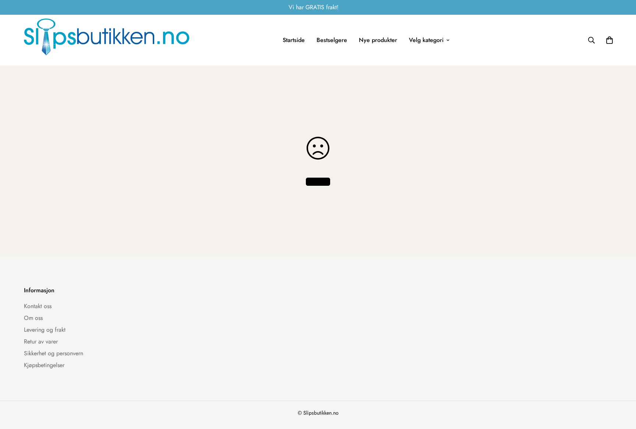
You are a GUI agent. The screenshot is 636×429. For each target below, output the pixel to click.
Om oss (33, 318)
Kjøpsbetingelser (44, 365)
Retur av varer (41, 341)
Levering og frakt (45, 329)
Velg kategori (426, 40)
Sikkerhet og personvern (53, 353)
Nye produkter (378, 40)
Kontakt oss (38, 306)
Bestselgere (332, 40)
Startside (294, 40)
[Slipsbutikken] (107, 40)
